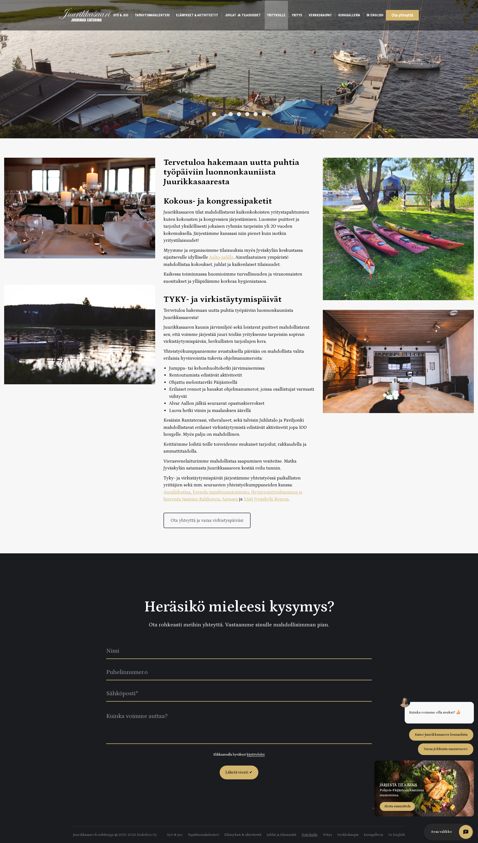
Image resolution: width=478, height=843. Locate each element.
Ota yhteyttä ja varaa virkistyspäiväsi (207, 520)
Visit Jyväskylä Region (266, 499)
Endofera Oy (147, 835)
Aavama (230, 499)
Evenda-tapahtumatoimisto (221, 492)
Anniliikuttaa (177, 492)
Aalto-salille (221, 257)
